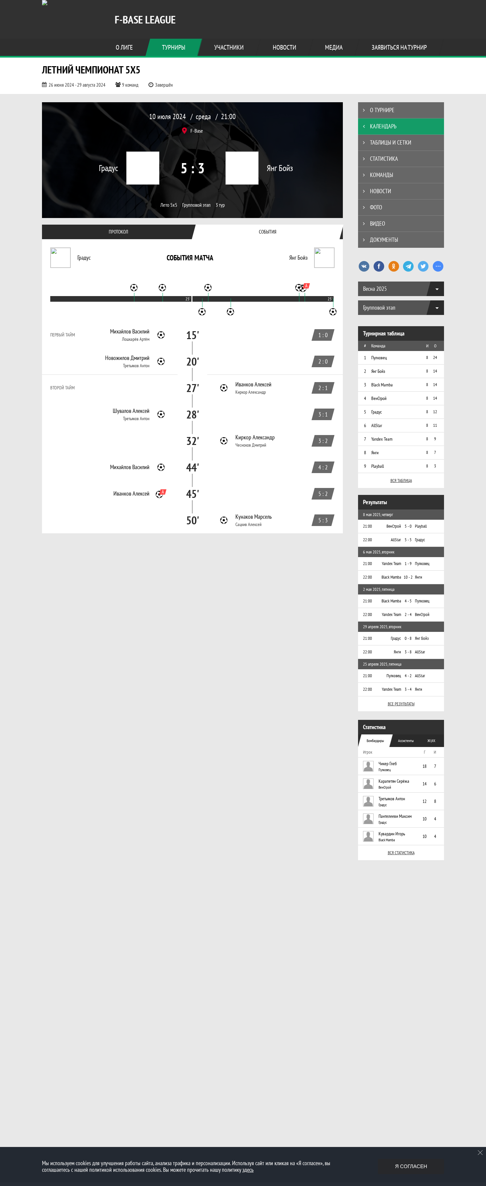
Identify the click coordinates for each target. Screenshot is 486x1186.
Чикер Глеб (388, 763)
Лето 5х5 (168, 205)
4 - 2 (408, 676)
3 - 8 (408, 652)
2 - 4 (408, 614)
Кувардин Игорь (392, 833)
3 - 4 (408, 689)
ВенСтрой (385, 787)
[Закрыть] (480, 1153)
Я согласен (411, 1166)
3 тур (220, 205)
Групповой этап (196, 205)
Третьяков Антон (136, 365)
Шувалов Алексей (131, 411)
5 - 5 (408, 540)
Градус (383, 805)
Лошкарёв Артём (135, 339)
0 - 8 (408, 638)
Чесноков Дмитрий (250, 445)
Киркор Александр (250, 392)
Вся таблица (401, 480)
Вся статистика (401, 853)
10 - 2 (408, 577)
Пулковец (385, 770)
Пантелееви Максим (395, 816)
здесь (248, 1169)
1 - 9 (408, 563)
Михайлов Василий (129, 331)
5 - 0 (408, 526)
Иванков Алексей (253, 384)
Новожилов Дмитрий (127, 358)
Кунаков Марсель (253, 516)
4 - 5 (408, 601)
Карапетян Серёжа (394, 781)
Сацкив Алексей (248, 524)
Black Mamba (387, 840)
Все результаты (401, 704)
